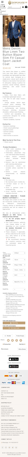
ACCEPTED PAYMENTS (7, 408)
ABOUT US (4, 398)
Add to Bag (15, 323)
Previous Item (7, 344)
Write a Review (22, 349)
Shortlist (9, 335)
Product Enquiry (20, 335)
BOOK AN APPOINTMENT (7, 396)
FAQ (2, 394)
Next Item (21, 344)
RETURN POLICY (5, 406)
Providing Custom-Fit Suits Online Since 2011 (12, 433)
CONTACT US (4, 391)
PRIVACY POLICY (5, 414)
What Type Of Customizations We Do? (10, 429)
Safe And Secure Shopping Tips (9, 427)
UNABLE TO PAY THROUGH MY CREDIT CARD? (12, 415)
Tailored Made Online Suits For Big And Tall (12, 431)
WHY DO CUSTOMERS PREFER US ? (10, 423)
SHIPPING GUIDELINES (7, 412)
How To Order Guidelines (7, 425)
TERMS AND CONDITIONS (7, 410)
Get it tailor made (15, 328)
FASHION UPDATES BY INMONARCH (10, 435)
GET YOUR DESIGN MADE (7, 392)
